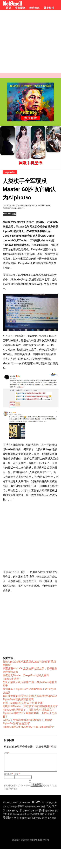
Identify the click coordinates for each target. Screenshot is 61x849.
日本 (15, 814)
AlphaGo (9, 172)
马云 (49, 818)
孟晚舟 (8, 811)
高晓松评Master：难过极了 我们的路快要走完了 (30, 706)
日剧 (10, 814)
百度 (47, 814)
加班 (38, 806)
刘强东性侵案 (30, 806)
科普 (52, 814)
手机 (5, 814)
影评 (42, 810)
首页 (8, 7)
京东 (4, 806)
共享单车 (19, 806)
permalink (19, 208)
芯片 (11, 818)
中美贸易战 (52, 802)
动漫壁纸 (25, 840)
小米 (19, 810)
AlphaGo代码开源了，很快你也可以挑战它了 (28, 709)
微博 (52, 811)
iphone (9, 802)
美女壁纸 (20, 7)
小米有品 (34, 811)
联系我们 (16, 840)
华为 (48, 806)
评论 (6, 753)
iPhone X (17, 803)
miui (28, 803)
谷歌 (34, 817)
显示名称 (8, 774)
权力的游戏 (21, 814)
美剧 (6, 817)
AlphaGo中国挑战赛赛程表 (18, 699)
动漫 (43, 806)
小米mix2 (26, 811)
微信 (47, 810)
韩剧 (44, 817)
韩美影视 (49, 7)
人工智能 (11, 806)
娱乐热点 (34, 7)
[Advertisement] (30, 42)
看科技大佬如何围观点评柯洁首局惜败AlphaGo (30, 696)
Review (27, 205)
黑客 (54, 818)
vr (46, 802)
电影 (42, 814)
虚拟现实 (23, 818)
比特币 (30, 814)
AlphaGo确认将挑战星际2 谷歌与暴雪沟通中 (28, 726)
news (35, 801)
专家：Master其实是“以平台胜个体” (23, 702)
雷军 (39, 818)
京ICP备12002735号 (39, 840)
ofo (43, 803)
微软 (56, 810)
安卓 (14, 811)
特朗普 (36, 814)
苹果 (16, 817)
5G (4, 802)
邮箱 (17, 774)
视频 (29, 818)
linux (24, 802)
